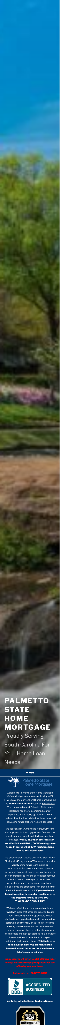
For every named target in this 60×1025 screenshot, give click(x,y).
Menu (31, 772)
